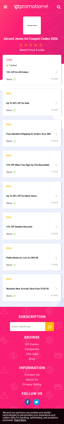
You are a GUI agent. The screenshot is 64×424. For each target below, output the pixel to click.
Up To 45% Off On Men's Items (21, 196)
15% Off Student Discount (19, 226)
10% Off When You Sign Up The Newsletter (28, 165)
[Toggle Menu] (5, 7)
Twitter (36, 402)
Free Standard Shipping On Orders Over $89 (28, 134)
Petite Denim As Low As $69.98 (22, 257)
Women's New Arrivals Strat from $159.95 (27, 288)
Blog (32, 358)
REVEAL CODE (56, 72)
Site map (32, 354)
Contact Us (32, 374)
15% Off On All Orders (17, 72)
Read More (20, 420)
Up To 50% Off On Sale (17, 103)
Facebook (28, 402)
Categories (32, 349)
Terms (9, 79)
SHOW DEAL (56, 103)
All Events (32, 344)
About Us (32, 379)
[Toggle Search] (58, 7)
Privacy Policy (32, 384)
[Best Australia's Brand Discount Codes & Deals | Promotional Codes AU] (30, 7)
